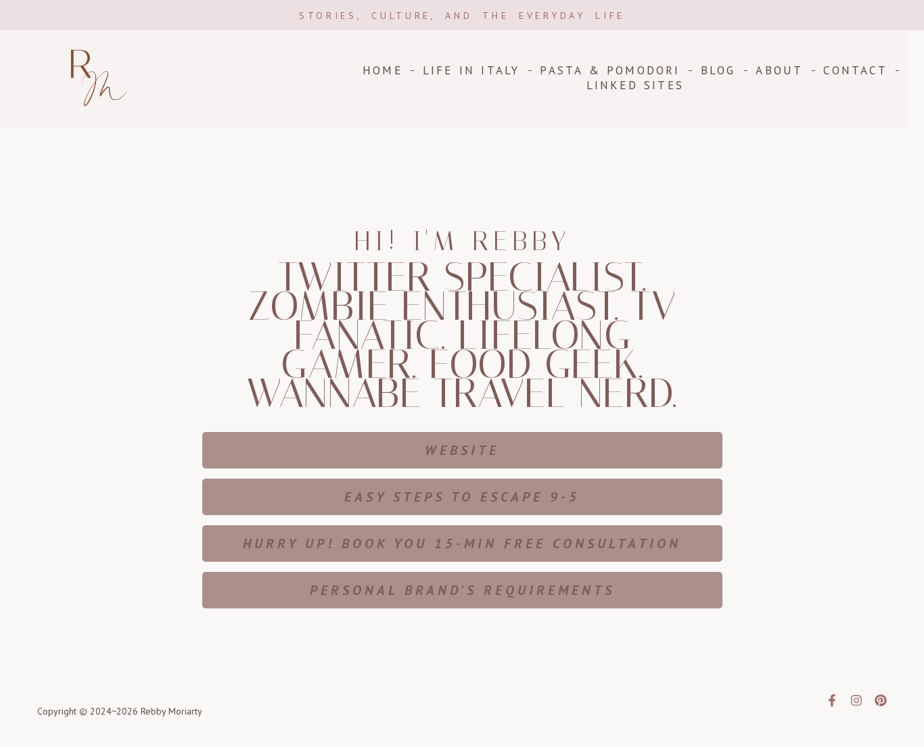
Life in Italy (471, 70)
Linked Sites (635, 85)
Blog (718, 70)
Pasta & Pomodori (610, 70)
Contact (855, 70)
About (779, 70)
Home (382, 70)
